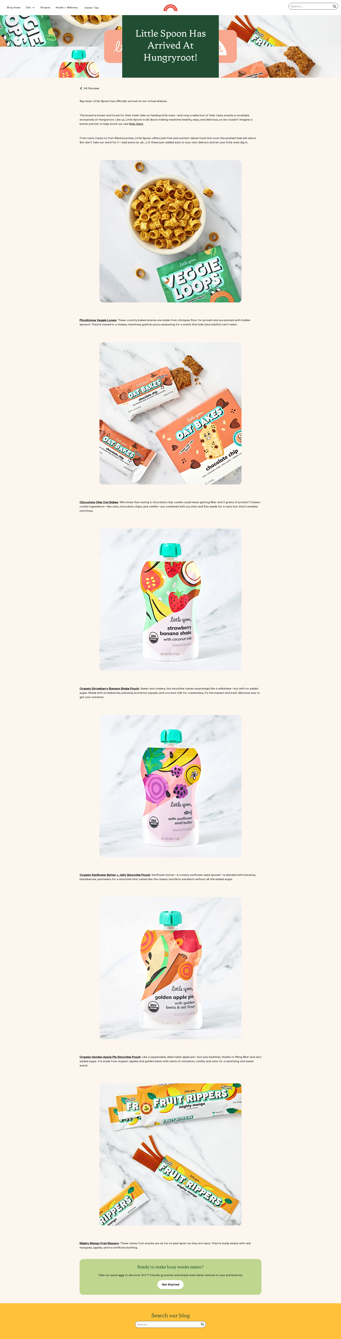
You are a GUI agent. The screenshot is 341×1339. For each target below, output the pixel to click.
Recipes (45, 8)
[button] (30, 7)
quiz (121, 1275)
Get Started (170, 1284)
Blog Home (13, 8)
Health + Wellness (67, 8)
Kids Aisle (136, 123)
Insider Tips (92, 8)
